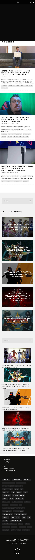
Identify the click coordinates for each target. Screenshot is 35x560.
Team (5, 465)
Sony (20, 523)
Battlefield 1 (17, 479)
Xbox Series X (16, 530)
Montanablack (17, 501)
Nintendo (14, 504)
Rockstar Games (16, 520)
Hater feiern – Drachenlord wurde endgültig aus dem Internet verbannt (15, 119)
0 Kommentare (28, 85)
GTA (13, 492)
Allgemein (4, 85)
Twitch (14, 527)
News (22, 85)
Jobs (5, 466)
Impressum (7, 459)
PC (20, 504)
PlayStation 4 (18, 511)
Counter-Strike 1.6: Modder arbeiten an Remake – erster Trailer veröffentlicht (17, 272)
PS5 (29, 517)
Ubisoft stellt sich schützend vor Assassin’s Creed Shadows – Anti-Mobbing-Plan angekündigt (17, 296)
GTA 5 (19, 492)
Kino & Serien (18, 134)
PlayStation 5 (7, 514)
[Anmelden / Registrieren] (33, 2)
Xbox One (6, 530)
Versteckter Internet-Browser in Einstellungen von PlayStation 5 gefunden (17, 168)
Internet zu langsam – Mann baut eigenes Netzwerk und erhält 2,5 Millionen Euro (15, 73)
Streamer (6, 527)
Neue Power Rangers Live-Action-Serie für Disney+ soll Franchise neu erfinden (17, 226)
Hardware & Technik (14, 85)
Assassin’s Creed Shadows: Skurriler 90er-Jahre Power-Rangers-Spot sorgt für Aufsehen (17, 319)
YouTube (10, 136)
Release (5, 520)
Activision (6, 479)
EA (22, 489)
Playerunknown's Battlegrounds (13, 508)
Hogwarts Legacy (18, 495)
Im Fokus (11, 134)
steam (27, 523)
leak (11, 498)
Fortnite (6, 492)
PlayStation (9, 181)
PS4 (24, 517)
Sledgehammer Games (9, 523)
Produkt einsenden (9, 468)
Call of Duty (21, 482)
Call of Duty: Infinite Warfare (12, 486)
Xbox (29, 527)
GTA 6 (25, 492)
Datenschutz (7, 463)
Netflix (27, 501)
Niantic (5, 504)
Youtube (26, 530)
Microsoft (19, 498)
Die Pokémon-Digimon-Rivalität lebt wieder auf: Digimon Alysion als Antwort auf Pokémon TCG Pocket (17, 249)
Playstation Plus (20, 514)
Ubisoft (22, 527)
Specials (4, 136)
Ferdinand (4, 76)
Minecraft (6, 501)
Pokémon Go (15, 517)
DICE (16, 489)
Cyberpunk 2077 (7, 489)
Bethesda (27, 479)
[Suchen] (31, 2)
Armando (3, 172)
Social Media (26, 134)
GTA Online (6, 495)
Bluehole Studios (8, 482)
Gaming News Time (9, 470)
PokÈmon (5, 517)
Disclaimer (7, 461)
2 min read (4, 87)
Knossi (5, 498)
